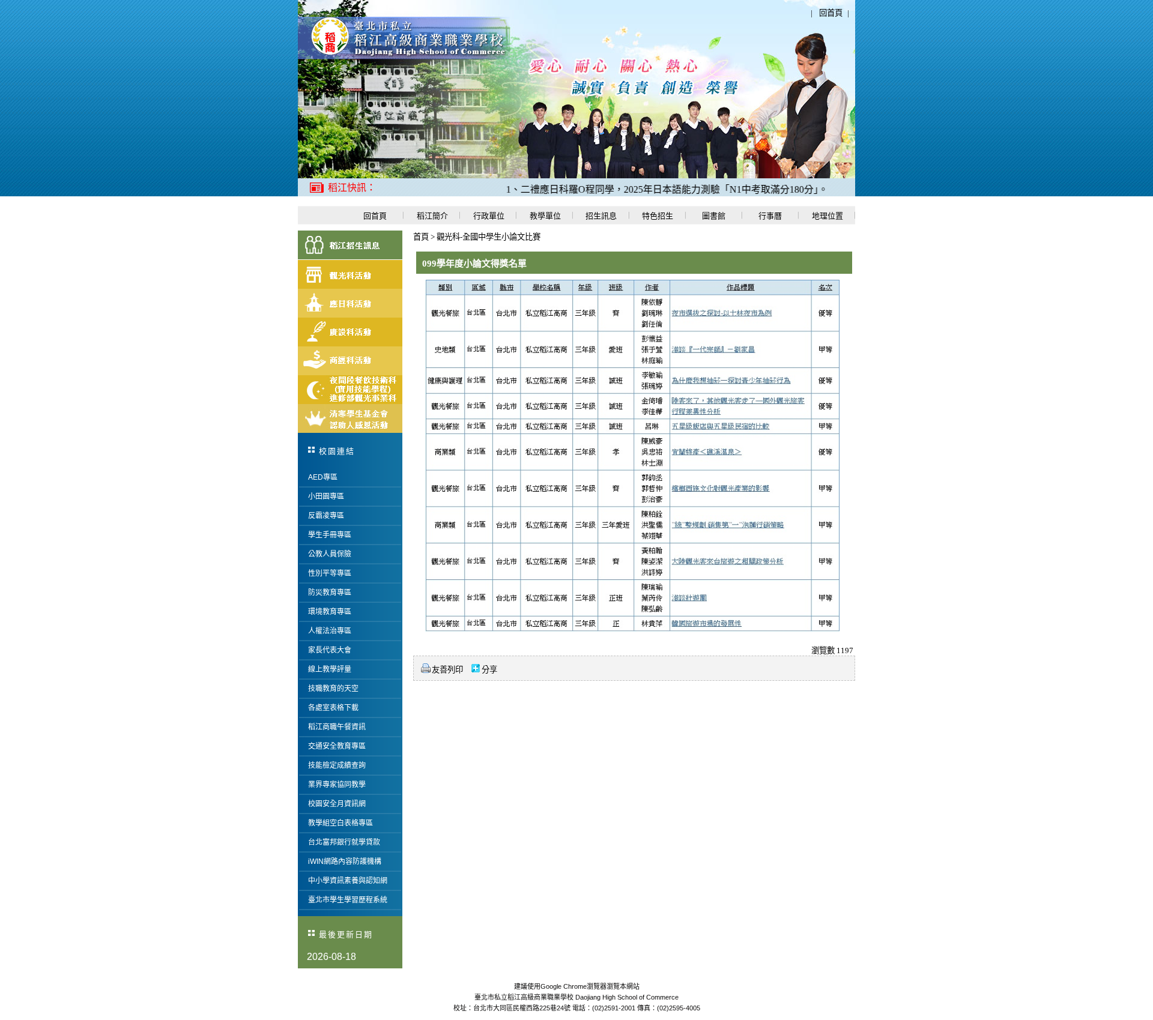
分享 (489, 669)
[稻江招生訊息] (350, 245)
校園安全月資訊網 (337, 804)
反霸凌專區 (326, 516)
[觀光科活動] (350, 274)
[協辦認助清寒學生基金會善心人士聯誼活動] (350, 418)
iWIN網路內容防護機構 (344, 861)
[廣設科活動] (350, 332)
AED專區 (322, 477)
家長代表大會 (329, 650)
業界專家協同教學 (337, 784)
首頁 (421, 236)
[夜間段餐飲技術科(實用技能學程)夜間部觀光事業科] (350, 389)
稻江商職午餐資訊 (337, 727)
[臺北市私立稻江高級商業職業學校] (404, 56)
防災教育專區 (329, 592)
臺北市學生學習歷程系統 (347, 900)
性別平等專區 (329, 573)
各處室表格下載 (333, 708)
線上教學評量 (329, 669)
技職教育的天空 (333, 688)
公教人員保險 (329, 554)
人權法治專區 (329, 631)
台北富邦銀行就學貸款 (344, 842)
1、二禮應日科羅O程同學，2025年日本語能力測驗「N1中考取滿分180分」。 (641, 189)
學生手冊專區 (329, 535)
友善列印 (447, 669)
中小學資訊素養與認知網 (347, 881)
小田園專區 (326, 496)
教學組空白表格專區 (340, 823)
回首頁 (831, 12)
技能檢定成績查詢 (337, 765)
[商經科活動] (350, 360)
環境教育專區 (329, 612)
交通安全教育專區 (337, 746)
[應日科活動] (350, 303)
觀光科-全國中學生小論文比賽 (488, 236)
